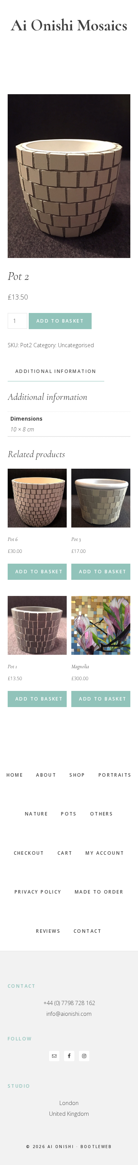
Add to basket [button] (39, 571)
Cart (65, 853)
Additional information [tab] (56, 371)
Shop (77, 775)
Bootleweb (96, 1146)
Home (15, 775)
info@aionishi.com (69, 1013)
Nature (36, 814)
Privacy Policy (38, 892)
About (46, 775)
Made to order (99, 892)
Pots (69, 814)
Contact (88, 931)
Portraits (115, 775)
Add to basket (60, 321)
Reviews (48, 931)
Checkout (29, 853)
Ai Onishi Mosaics (69, 25)
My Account (104, 853)
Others (101, 814)
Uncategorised (76, 345)
